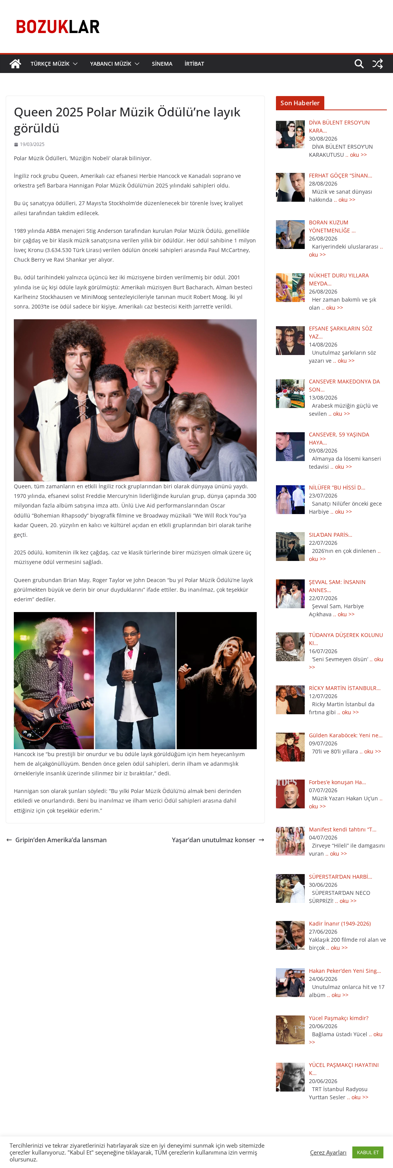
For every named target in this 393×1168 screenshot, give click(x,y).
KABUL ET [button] (368, 1152)
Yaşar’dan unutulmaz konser (213, 840)
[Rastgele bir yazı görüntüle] (377, 64)
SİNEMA (162, 63)
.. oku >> (356, 154)
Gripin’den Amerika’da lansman (61, 840)
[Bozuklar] (15, 64)
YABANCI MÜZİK (110, 63)
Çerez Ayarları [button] (328, 1152)
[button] (73, 63)
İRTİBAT (194, 63)
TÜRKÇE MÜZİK (50, 63)
